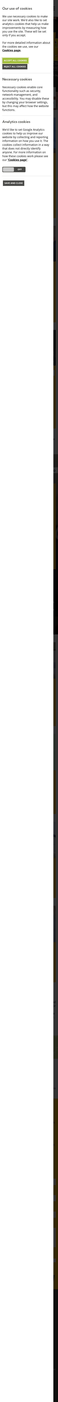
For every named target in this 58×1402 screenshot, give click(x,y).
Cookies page (11, 50)
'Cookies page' (17, 159)
